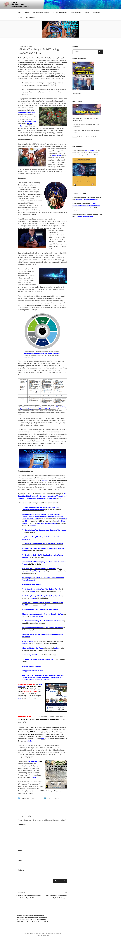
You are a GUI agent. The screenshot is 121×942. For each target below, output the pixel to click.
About (27, 12)
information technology (26, 112)
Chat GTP (45, 480)
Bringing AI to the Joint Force (32, 648)
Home (19, 12)
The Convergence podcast (40, 12)
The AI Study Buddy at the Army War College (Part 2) (41, 596)
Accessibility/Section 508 (53, 933)
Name (20, 850)
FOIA (43, 933)
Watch (75, 118)
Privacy (20, 17)
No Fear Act (37, 933)
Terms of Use (45, 935)
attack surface (30, 121)
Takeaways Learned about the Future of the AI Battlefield (42, 614)
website (29, 741)
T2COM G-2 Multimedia (59, 12)
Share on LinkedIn (52, 798)
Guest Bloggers (76, 12)
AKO (25, 933)
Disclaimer (96, 12)
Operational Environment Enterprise (86, 199)
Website (21, 870)
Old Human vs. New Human (31, 584)
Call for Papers (33, 761)
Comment (22, 825)
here (19, 698)
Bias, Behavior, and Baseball (47, 523)
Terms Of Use (30, 17)
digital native (56, 155)
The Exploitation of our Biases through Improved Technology (44, 530)
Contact (86, 12)
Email (20, 860)
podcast (33, 591)
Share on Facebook (27, 798)
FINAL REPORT (90, 150)
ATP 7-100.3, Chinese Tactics (83, 216)
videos (26, 521)
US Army (30, 933)
